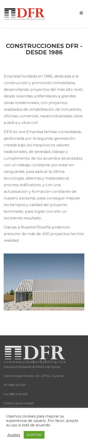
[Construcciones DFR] (25, 13)
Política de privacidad (18, 403)
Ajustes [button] (13, 435)
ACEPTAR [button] (34, 435)
